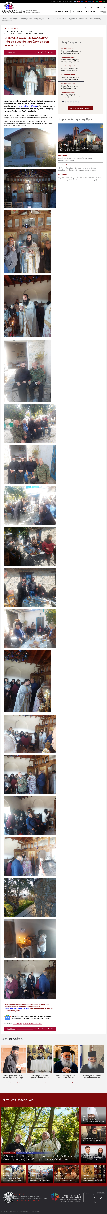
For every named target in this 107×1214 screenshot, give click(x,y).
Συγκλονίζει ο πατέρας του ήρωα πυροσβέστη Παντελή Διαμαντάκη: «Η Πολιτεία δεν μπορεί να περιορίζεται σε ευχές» (92, 1159)
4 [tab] (71, 102)
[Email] (48, 52)
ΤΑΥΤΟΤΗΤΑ (77, 11)
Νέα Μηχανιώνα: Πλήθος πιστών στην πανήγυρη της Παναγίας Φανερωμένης (13, 1179)
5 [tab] (73, 102)
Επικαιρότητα (87, 1155)
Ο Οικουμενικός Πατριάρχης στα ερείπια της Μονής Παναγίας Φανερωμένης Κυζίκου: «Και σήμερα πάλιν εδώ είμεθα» (39, 1158)
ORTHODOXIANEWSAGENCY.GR (16, 1008)
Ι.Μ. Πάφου (50, 19)
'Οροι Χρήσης (35, 1211)
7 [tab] (78, 102)
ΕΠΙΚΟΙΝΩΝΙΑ (91, 11)
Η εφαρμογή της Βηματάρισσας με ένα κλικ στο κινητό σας (93, 1179)
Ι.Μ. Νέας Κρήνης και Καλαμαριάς (10, 1174)
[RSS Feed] (102, 8)
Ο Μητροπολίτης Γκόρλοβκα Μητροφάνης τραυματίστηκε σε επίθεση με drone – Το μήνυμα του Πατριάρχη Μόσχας (93, 1120)
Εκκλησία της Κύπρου (36, 19)
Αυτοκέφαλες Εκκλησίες (18, 19)
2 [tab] (65, 102)
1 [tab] (63, 102)
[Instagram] (89, 8)
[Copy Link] (42, 52)
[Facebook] (82, 8)
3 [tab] (68, 102)
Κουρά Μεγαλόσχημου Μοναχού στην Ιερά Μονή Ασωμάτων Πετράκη (92, 1140)
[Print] (45, 52)
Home (5, 19)
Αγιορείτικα (86, 1175)
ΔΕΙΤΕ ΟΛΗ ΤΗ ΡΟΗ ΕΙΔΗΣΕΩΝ (80, 108)
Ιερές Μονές (87, 1136)
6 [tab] (76, 102)
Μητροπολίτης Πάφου (27, 106)
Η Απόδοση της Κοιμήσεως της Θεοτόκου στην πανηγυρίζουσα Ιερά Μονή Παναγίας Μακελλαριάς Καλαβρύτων (40, 1179)
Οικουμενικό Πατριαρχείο (25, 1152)
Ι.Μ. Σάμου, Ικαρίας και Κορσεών (64, 1174)
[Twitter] (96, 8)
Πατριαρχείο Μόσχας (90, 1116)
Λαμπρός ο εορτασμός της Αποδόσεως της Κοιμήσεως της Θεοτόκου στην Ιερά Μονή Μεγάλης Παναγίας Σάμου (66, 1179)
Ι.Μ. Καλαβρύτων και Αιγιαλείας (37, 1174)
